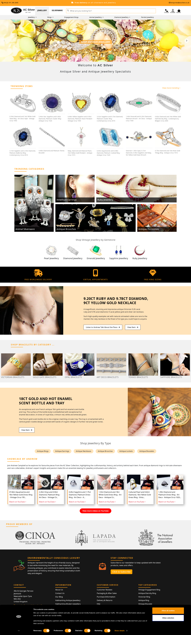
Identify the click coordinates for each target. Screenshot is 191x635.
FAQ (98, 604)
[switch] (68, 630)
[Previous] (4, 40)
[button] (68, 10)
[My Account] (173, 10)
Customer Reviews (104, 589)
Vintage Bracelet (145, 604)
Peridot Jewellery (147, 17)
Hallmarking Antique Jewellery (67, 600)
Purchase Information (106, 597)
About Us (59, 589)
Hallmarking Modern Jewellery (68, 604)
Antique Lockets (126, 451)
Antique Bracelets (146, 451)
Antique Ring (143, 600)
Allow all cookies (168, 611)
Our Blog (59, 597)
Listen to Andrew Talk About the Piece (102, 327)
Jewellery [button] (31, 17)
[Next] (186, 40)
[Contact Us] (166, 10)
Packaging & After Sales (107, 593)
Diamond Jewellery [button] (121, 17)
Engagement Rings (71, 17)
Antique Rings (43, 451)
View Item (131, 327)
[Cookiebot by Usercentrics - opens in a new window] (18, 630)
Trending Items (22, 86)
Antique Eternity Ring (147, 593)
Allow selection (168, 618)
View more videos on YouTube (95, 511)
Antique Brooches (105, 451)
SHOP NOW (95, 44)
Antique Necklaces (83, 451)
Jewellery (42, 10)
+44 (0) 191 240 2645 (10, 3)
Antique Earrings (62, 451)
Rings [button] (49, 17)
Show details (120, 631)
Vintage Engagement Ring (149, 589)
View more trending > (171, 88)
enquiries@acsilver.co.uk (180, 3)
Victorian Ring (144, 597)
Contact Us (59, 593)
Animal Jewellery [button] (95, 17)
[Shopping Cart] (179, 10)
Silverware (57, 10)
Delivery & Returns (104, 600)
